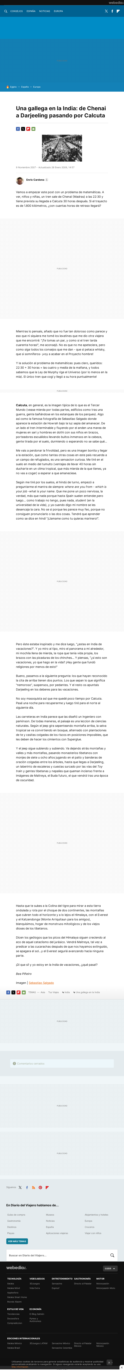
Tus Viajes (53, 992)
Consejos (16, 11)
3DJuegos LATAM (38, 1343)
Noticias (44, 11)
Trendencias (13, 1314)
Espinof (55, 1288)
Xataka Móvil (13, 1288)
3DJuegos (35, 1283)
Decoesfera (13, 1318)
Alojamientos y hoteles (96, 1214)
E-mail (33, 129)
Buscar (112, 1255)
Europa (58, 11)
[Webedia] (116, 3)
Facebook (112, 11)
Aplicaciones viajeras (57, 1233)
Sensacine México (61, 1343)
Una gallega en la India (88, 992)
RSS (33, 1186)
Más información (20, 1366)
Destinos (11, 1227)
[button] (36, 180)
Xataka (10, 1283)
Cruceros (89, 1227)
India (67, 992)
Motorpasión (102, 1283)
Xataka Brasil (13, 1348)
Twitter (106, 11)
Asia (43, 992)
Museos (50, 1214)
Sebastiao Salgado (41, 983)
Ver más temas (17, 1241)
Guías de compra (16, 1214)
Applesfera (12, 1292)
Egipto (13, 86)
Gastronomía (14, 1220)
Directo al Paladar (83, 1283)
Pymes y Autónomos (35, 1319)
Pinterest (40, 1186)
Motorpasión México (102, 1344)
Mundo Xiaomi (14, 1301)
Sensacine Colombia (62, 1348)
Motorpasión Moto (105, 1288)
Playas (10, 1233)
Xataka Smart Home (17, 1297)
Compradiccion (14, 1323)
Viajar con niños (93, 1233)
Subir (108, 1268)
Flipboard (118, 11)
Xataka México (14, 1343)
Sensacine (57, 1283)
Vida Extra (35, 1288)
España (31, 11)
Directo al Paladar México (83, 1344)
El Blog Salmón (37, 1314)
